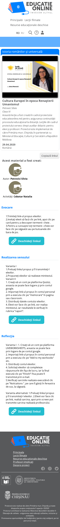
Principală (16, 20)
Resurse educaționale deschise (29, 25)
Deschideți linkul (29, 241)
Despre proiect (21, 465)
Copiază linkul (49, 155)
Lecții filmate (32, 20)
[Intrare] (42, 33)
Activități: (8, 196)
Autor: (6, 178)
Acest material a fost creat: (22, 161)
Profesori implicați (23, 462)
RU (22, 33)
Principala (18, 452)
